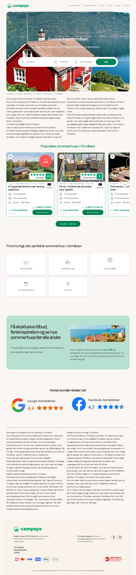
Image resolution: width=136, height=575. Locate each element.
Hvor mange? (86, 62)
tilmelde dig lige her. (85, 539)
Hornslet (90, 184)
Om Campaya (19, 547)
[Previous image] (11, 184)
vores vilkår (107, 349)
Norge (19, 94)
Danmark (63, 184)
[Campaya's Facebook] (114, 537)
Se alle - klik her (68, 223)
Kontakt (110, 6)
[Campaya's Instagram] (120, 537)
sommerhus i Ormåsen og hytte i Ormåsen (90, 496)
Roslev (42, 184)
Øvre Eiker (48, 94)
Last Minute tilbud (74, 6)
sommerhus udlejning (77, 486)
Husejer (117, 6)
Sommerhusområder (89, 6)
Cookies (17, 552)
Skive (35, 184)
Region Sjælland (111, 184)
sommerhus (92, 480)
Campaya (10, 94)
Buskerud (28, 94)
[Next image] (125, 184)
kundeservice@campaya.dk (25, 539)
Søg (106, 62)
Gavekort (102, 6)
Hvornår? (64, 62)
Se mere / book (42, 212)
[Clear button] (45, 62)
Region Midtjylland (22, 184)
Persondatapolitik (20, 550)
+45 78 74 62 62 (30, 536)
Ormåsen (38, 94)
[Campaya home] (17, 6)
